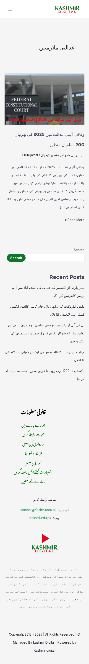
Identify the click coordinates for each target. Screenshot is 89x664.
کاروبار (65, 155)
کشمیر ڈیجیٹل (50, 155)
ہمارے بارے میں (33, 425)
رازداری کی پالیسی (33, 443)
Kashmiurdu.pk (40, 518)
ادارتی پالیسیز (33, 462)
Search (79, 250)
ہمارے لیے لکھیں (33, 481)
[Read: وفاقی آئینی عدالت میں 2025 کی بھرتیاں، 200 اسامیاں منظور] (44, 99)
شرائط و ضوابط (33, 453)
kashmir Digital (44, 642)
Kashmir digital (44, 650)
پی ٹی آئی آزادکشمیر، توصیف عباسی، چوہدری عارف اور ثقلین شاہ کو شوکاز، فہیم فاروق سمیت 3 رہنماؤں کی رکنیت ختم (46, 333)
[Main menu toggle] (10, 9)
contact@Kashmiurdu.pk (38, 510)
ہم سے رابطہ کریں (33, 434)
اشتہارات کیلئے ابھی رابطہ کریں (33, 471)
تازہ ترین (78, 155)
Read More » (74, 219)
